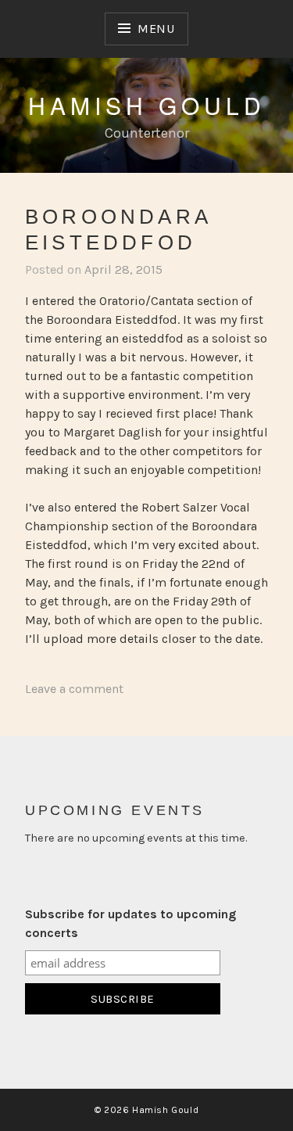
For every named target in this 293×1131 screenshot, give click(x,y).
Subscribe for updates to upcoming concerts (130, 923)
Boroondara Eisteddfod (118, 229)
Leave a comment (74, 688)
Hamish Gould (147, 105)
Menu (156, 28)
